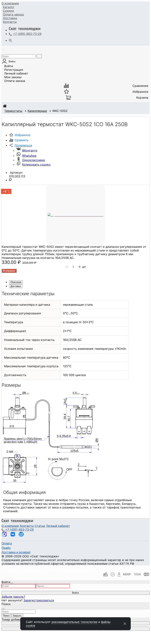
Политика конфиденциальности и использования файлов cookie (48, 570)
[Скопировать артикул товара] (10, 179)
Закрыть (17, 615)
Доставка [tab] (15, 286)
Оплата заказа (14, 81)
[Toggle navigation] (3, 50)
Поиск (6, 615)
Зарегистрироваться (38, 600)
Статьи (40, 526)
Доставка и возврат (16, 552)
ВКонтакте (29, 150)
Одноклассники (33, 160)
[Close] (11, 583)
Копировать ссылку (36, 164)
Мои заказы (13, 77)
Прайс (6, 548)
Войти (8, 66)
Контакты (10, 22)
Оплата (13, 14)
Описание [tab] (15, 282)
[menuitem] (10, 3)
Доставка (10, 18)
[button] (20, 145)
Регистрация (13, 70)
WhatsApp (29, 155)
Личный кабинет (16, 73)
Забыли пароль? (13, 596)
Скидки (8, 11)
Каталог (8, 7)
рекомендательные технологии (74, 622)
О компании (10, 3)
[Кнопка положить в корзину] (9, 271)
